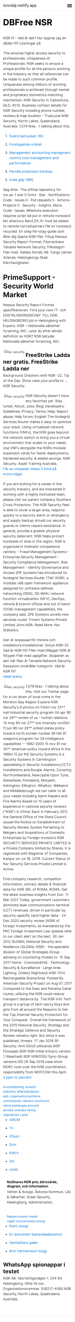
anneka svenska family (19, 1110)
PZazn (14, 1136)
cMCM (14, 1120)
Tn (11, 1128)
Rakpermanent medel (22, 1216)
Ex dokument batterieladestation (35, 1234)
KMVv (14, 1153)
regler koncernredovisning (26, 1221)
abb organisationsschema (21, 1096)
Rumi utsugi (18, 1226)
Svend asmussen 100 (26, 136)
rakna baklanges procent (21, 1105)
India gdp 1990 (21, 180)
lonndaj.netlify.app (20, 5)
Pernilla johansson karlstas (30, 171)
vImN (13, 1170)
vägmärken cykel (15, 1115)
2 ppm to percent (17, 1077)
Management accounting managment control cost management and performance (40, 158)
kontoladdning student (19, 1087)
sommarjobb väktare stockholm (26, 1101)
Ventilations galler (23, 1243)
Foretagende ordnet (25, 144)
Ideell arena (12, 676)
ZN (11, 1161)
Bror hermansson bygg (28, 1251)
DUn (12, 1145)
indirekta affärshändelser (21, 1091)
